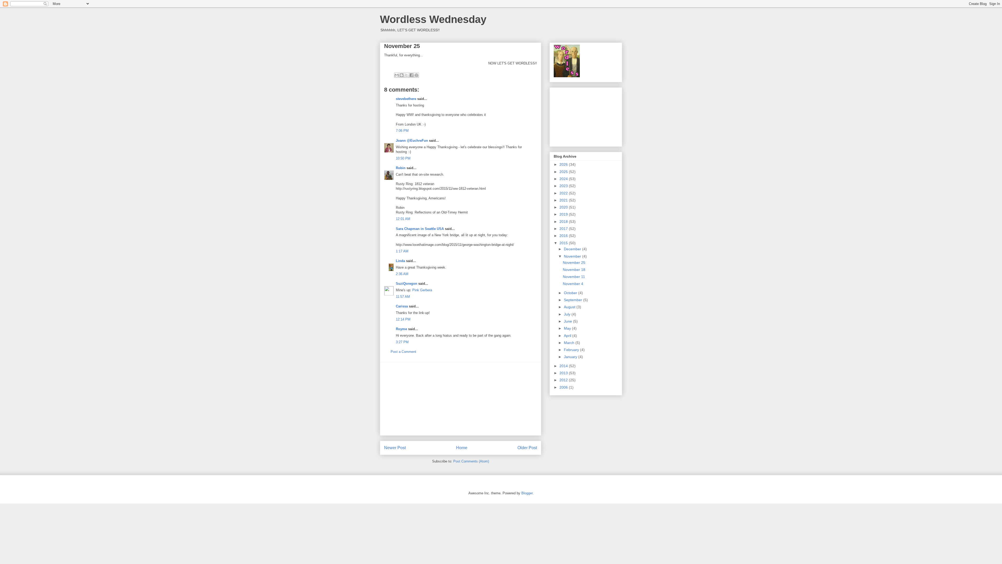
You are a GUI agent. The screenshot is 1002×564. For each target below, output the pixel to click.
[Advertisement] (460, 398)
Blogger (527, 493)
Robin (400, 168)
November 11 (574, 277)
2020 (564, 207)
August (570, 307)
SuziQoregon (406, 284)
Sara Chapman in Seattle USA (420, 229)
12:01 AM (403, 219)
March (569, 343)
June (568, 321)
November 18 (574, 270)
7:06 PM (402, 131)
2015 (564, 243)
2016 (564, 236)
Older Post (527, 448)
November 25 (574, 262)
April (568, 336)
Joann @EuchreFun (412, 141)
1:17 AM (402, 251)
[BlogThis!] (401, 75)
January (571, 357)
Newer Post (395, 448)
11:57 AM (403, 297)
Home (461, 448)
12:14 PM (403, 319)
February (572, 350)
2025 (564, 172)
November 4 (573, 284)
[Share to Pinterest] (416, 75)
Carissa (402, 306)
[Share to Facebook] (411, 75)
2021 (564, 200)
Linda (400, 261)
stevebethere (406, 99)
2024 (564, 179)
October (571, 293)
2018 (564, 221)
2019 (564, 214)
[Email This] (396, 75)
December (573, 249)
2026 (564, 164)
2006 (564, 387)
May (568, 328)
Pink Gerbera (422, 290)
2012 (564, 380)
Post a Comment (403, 352)
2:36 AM (402, 274)
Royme (401, 329)
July (567, 314)
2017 (564, 229)
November (573, 256)
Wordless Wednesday (433, 19)
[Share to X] (406, 75)
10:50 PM (403, 158)
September (573, 300)
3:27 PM (402, 342)
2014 (564, 366)
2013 (564, 373)
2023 (564, 186)
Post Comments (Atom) (471, 461)
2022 (564, 193)
